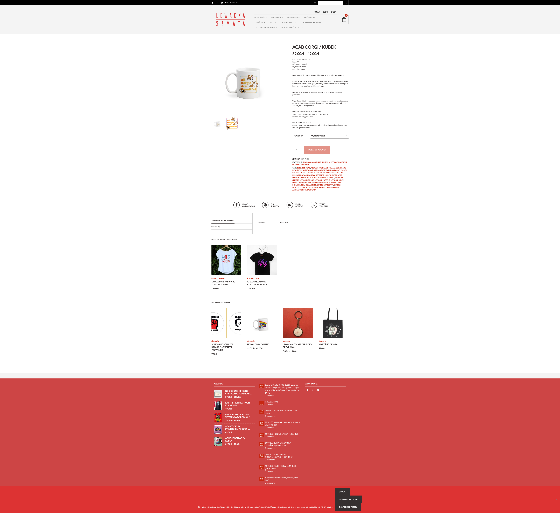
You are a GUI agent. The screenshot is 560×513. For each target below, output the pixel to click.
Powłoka (298, 136)
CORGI (344, 170)
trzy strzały (310, 190)
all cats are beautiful (321, 168)
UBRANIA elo (259, 17)
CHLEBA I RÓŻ (271, 402)
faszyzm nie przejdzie (333, 173)
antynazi (335, 170)
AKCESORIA (276, 17)
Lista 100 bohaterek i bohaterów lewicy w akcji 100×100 (282, 423)
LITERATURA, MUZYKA (265, 27)
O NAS (317, 12)
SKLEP (333, 12)
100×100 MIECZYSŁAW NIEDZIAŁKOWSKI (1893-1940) (279, 455)
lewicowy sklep (308, 185)
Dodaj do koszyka (317, 150)
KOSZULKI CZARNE (253, 278)
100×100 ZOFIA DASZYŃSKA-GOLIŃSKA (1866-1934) (278, 444)
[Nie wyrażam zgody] (556, 499)
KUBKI (344, 162)
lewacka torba (307, 180)
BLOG (325, 12)
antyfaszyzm (324, 170)
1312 (299, 168)
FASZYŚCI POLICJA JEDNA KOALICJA (307, 173)
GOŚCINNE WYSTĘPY (265, 22)
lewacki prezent (322, 180)
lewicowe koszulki (321, 182)
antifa (306, 170)
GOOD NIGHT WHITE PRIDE (312, 175)
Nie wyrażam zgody (348, 499)
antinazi (313, 170)
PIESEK (309, 187)
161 (303, 168)
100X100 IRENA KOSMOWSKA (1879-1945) (282, 411)
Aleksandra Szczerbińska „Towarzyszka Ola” (281, 478)
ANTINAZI (317, 162)
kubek (328, 175)
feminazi (296, 175)
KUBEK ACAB (336, 175)
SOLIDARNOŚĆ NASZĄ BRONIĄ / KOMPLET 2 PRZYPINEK (222, 347)
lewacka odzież (327, 177)
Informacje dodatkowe (223, 220)
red (328, 187)
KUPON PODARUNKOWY (313, 22)
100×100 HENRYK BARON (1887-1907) (282, 434)
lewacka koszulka (310, 177)
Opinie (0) (215, 226)
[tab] (231, 221)
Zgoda (342, 492)
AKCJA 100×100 (293, 17)
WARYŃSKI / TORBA (328, 344)
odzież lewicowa (325, 185)
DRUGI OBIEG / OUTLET (290, 27)
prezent (322, 187)
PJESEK (315, 187)
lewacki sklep (337, 180)
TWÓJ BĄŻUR (309, 17)
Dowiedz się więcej (348, 507)
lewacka (296, 177)
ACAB (308, 168)
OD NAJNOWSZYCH (288, 22)
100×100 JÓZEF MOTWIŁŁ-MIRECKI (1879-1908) (281, 467)
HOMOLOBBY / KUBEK (258, 344)
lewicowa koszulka (301, 182)
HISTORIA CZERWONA (331, 162)
